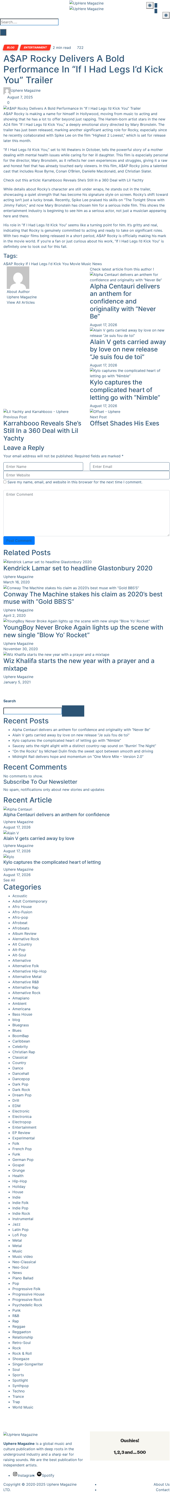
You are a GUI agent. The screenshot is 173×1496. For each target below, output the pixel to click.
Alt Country (22, 944)
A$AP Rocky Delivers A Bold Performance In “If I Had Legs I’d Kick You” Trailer (83, 69)
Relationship (22, 1337)
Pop (15, 1283)
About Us (162, 1484)
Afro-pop (20, 917)
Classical (19, 1057)
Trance (18, 1396)
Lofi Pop (19, 1235)
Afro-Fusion (22, 912)
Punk (16, 1310)
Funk (16, 1154)
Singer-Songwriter (27, 1364)
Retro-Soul (21, 1342)
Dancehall (20, 1073)
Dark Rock (21, 1089)
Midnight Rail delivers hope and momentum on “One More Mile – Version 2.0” (77, 756)
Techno (18, 1391)
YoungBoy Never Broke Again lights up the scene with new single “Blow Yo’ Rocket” (83, 631)
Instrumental (22, 1219)
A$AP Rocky (14, 264)
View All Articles (21, 302)
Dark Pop (20, 1084)
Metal (17, 1240)
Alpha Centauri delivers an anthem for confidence (56, 814)
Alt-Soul (19, 955)
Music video (22, 1256)
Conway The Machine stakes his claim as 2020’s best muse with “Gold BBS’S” (82, 598)
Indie (16, 1197)
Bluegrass (20, 1025)
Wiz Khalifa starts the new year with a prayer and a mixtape (79, 664)
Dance (17, 1068)
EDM (16, 1105)
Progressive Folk (26, 1289)
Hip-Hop (19, 1181)
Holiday (18, 1186)
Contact (163, 1489)
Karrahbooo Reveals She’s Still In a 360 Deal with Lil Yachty (92, 180)
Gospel (18, 1165)
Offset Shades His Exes (124, 423)
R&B (15, 1315)
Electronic (21, 1111)
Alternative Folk (25, 966)
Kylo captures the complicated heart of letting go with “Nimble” (125, 389)
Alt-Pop (18, 949)
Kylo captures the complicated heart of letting (52, 862)
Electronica (22, 1116)
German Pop (23, 1159)
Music (86, 264)
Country (19, 1062)
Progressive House (28, 1294)
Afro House (22, 906)
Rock (16, 1348)
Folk (15, 1143)
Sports (18, 1375)
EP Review (21, 1132)
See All (9, 880)
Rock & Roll (22, 1353)
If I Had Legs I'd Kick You (47, 264)
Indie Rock (21, 1213)
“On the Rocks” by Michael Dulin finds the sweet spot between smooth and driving (82, 751)
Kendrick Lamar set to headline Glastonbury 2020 (78, 568)
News (97, 264)
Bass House (22, 1014)
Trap (16, 1402)
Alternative (21, 960)
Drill (15, 1100)
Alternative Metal (26, 976)
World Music (22, 1407)
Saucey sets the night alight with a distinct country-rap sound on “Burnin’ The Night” (84, 746)
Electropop (21, 1122)
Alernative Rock (25, 939)
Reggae (18, 1326)
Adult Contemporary (29, 901)
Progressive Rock (27, 1299)
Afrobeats (20, 928)
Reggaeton (21, 1332)
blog (11, 47)
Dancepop (21, 1079)
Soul (16, 1369)
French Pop (22, 1149)
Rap (15, 1321)
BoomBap (20, 1036)
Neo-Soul (20, 1267)
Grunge (18, 1170)
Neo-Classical (24, 1262)
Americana (21, 1009)
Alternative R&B (25, 982)
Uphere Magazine (26, 90)
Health (17, 1175)
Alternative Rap (25, 987)
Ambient (19, 1003)
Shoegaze (20, 1358)
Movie (75, 264)
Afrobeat (19, 922)
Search (9, 701)
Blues (16, 1030)
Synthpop (20, 1385)
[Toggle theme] (149, 5)
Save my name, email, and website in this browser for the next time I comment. (74, 482)
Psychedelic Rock (27, 1305)
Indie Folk (20, 1202)
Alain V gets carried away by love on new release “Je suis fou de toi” (128, 349)
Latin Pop (20, 1229)
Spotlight (20, 1380)
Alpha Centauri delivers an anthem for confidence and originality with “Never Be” (125, 301)
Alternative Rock (26, 992)
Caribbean (21, 1041)
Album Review (24, 933)
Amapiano (21, 998)
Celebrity (20, 1046)
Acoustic (19, 896)
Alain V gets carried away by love (38, 838)
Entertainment (35, 47)
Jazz (16, 1224)
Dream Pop (22, 1095)
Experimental (23, 1138)
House (17, 1192)
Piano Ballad (22, 1278)
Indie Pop (20, 1208)
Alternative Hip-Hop (29, 971)
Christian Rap (23, 1052)
